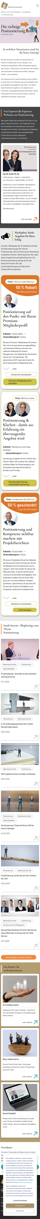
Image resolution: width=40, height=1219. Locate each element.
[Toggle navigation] (37, 5)
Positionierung (26, 664)
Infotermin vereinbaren (21, 374)
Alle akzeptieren (20, 1205)
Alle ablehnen (20, 1211)
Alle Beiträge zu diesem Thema (18, 957)
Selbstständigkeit (9, 669)
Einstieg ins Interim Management (13, 925)
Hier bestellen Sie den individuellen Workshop (19, 483)
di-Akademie (26, 12)
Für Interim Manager (13, 12)
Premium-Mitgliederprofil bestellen (20, 381)
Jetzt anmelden (26, 219)
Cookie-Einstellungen (20, 1200)
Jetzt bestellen (24, 610)
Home (3, 12)
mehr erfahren (27, 1022)
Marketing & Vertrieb (9, 664)
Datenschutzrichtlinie (25, 1182)
